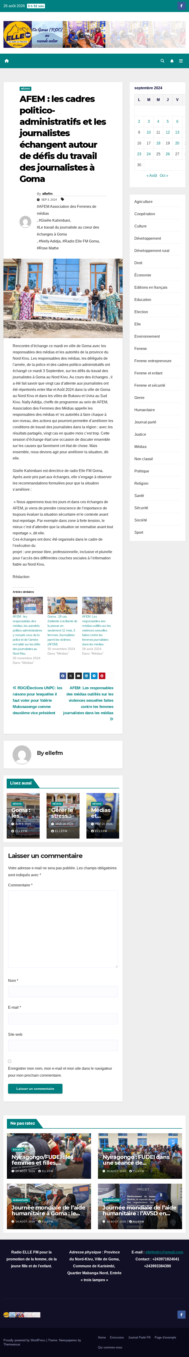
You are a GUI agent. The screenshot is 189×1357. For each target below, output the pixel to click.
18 (158, 143)
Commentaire (20, 885)
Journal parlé (145, 422)
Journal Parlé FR (139, 1337)
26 (168, 154)
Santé (139, 496)
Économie (142, 275)
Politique (141, 471)
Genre (139, 398)
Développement (147, 238)
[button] (162, 61)
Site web (15, 1034)
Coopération (144, 214)
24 (149, 154)
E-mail (14, 1007)
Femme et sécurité (149, 385)
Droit (138, 263)
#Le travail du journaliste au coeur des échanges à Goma (68, 230)
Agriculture (143, 202)
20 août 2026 (117, 1171)
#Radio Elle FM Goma (80, 241)
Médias (25, 88)
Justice (140, 434)
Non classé (143, 459)
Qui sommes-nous (110, 1347)
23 (139, 154)
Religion (141, 483)
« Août (152, 176)
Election (141, 312)
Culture (140, 226)
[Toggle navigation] (181, 61)
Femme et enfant (148, 373)
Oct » (164, 176)
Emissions (117, 1337)
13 (177, 132)
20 (177, 143)
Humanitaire (144, 410)
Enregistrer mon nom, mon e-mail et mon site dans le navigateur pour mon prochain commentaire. (60, 1071)
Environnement (147, 336)
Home (102, 1337)
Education (142, 300)
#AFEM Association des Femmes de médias (66, 210)
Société (140, 520)
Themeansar (11, 1344)
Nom (13, 981)
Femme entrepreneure (153, 361)
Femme (140, 349)
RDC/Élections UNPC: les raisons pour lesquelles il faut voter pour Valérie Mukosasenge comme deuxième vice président (37, 700)
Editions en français (151, 287)
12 (168, 132)
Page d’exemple (165, 1337)
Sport (138, 532)
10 (149, 132)
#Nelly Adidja (50, 241)
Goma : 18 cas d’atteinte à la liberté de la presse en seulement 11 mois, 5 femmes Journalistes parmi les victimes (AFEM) (62, 630)
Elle (137, 324)
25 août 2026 (26, 1171)
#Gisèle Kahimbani (54, 220)
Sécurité (141, 508)
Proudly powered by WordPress (24, 1340)
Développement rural (152, 251)
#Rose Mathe (48, 248)
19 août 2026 (26, 1221)
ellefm (47, 194)
